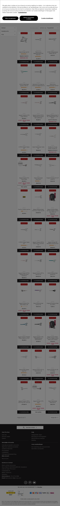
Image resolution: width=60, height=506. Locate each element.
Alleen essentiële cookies (28, 18)
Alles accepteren (10, 18)
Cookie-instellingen (47, 18)
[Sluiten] (57, 2)
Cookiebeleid (22, 12)
